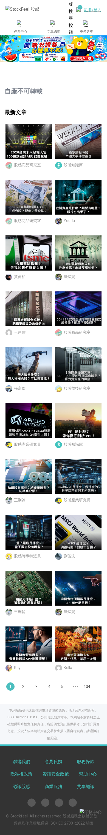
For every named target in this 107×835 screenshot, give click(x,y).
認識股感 (21, 786)
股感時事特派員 (27, 556)
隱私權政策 (21, 774)
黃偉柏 (20, 276)
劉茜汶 (69, 556)
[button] (29, 57)
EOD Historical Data (22, 717)
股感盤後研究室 (77, 388)
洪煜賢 (69, 276)
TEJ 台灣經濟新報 (81, 710)
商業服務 (53, 786)
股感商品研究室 (27, 165)
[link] (53, 48)
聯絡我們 (21, 761)
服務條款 (85, 761)
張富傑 (20, 388)
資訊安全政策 (56, 774)
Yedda (69, 220)
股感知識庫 (73, 165)
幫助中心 (88, 774)
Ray (17, 667)
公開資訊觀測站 (52, 717)
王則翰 (20, 500)
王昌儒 (20, 332)
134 (87, 686)
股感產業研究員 (27, 444)
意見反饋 (53, 761)
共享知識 (85, 786)
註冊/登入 (92, 10)
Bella (68, 667)
